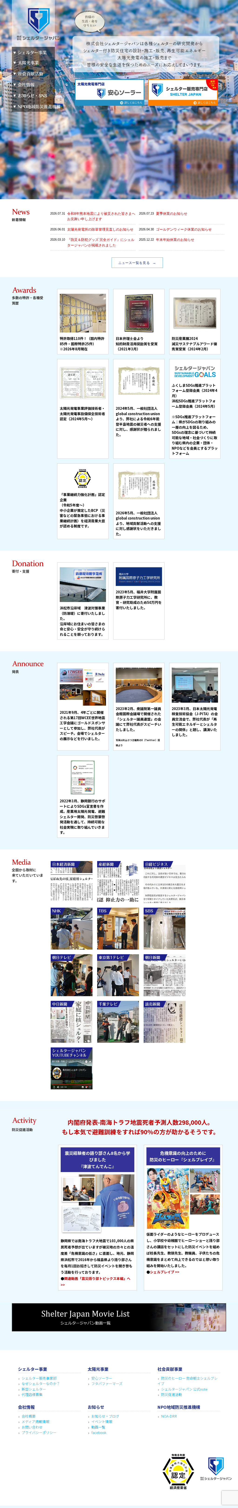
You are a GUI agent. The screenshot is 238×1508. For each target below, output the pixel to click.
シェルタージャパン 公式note (184, 1389)
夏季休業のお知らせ (171, 213)
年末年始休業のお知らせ (175, 240)
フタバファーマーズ (106, 1383)
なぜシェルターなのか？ (41, 1383)
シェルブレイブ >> (164, 1271)
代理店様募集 (32, 1394)
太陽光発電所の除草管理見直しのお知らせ (100, 229)
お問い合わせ (32, 1427)
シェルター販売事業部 (39, 1378)
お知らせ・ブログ (105, 1416)
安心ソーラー (101, 1378)
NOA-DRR (169, 1416)
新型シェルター (34, 1389)
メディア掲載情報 (35, 1421)
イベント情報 (101, 1421)
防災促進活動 (171, 1394)
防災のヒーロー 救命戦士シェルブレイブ (187, 1381)
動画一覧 (98, 1427)
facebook (98, 1432)
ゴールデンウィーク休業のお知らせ (184, 229)
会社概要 (29, 1416)
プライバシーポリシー (39, 1432)
